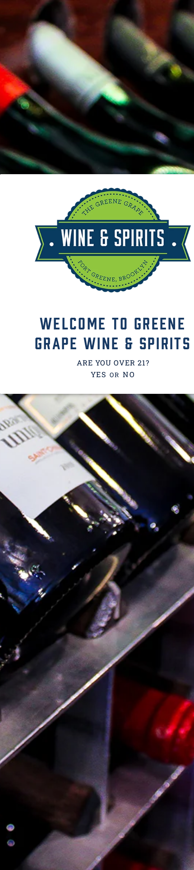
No (129, 374)
